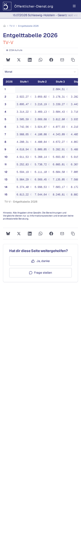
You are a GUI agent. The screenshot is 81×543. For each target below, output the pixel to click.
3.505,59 (25, 120)
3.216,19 (43, 105)
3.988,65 (25, 135)
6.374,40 (25, 188)
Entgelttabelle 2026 (28, 25)
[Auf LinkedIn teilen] (30, 60)
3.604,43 (61, 112)
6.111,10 (43, 172)
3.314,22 (25, 112)
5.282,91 (61, 150)
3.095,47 (25, 105)
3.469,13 (43, 112)
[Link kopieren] (73, 60)
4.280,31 (25, 142)
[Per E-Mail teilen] (62, 60)
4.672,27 (61, 142)
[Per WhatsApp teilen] (40, 60)
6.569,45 (43, 180)
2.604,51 (61, 90)
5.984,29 (25, 180)
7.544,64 (43, 195)
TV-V (12, 25)
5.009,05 (43, 150)
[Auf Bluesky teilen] (8, 60)
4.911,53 (25, 157)
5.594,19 (25, 172)
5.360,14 (43, 157)
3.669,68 (43, 120)
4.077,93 (61, 127)
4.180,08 (43, 135)
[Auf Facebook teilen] (51, 60)
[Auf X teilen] (19, 60)
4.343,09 (61, 135)
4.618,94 (25, 150)
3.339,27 (61, 105)
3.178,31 (61, 97)
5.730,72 (43, 165)
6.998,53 (43, 188)
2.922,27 (25, 97)
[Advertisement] (40, 309)
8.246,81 (61, 195)
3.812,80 (61, 120)
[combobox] (40, 72)
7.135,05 (61, 180)
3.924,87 (43, 127)
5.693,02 (61, 157)
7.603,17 (61, 188)
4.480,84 (43, 142)
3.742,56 (25, 127)
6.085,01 (61, 165)
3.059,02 (43, 97)
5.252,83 (25, 165)
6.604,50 (61, 172)
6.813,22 (25, 195)
